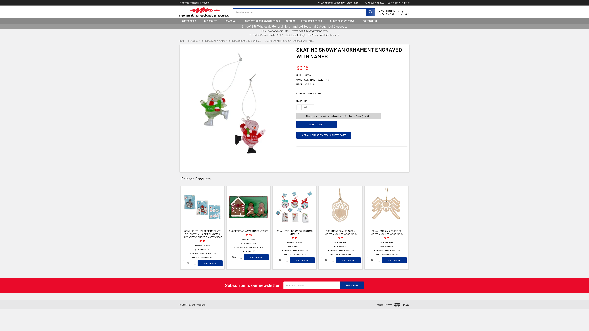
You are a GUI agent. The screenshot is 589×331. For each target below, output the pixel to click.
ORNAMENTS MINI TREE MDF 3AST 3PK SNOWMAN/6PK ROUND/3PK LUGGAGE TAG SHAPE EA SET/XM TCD (202, 234)
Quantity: (319, 100)
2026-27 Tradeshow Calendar (262, 21)
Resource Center (311, 21)
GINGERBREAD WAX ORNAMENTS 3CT (248, 231)
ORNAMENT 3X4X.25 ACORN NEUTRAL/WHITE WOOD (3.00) (340, 233)
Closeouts (210, 21)
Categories (189, 21)
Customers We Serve (342, 21)
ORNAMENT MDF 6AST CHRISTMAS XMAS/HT (295, 233)
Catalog (290, 21)
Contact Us (370, 21)
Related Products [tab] (196, 178)
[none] (237, 105)
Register (405, 2)
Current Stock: (308, 93)
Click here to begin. (296, 35)
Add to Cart (210, 263)
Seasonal (231, 21)
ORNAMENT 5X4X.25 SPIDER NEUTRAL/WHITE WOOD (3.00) (386, 233)
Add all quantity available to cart (324, 135)
